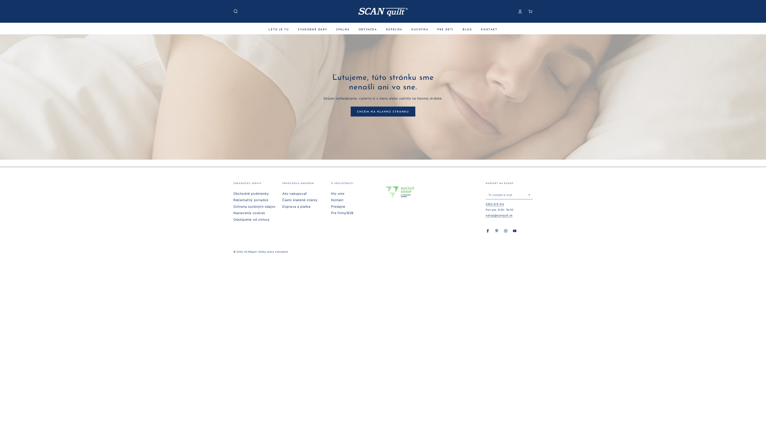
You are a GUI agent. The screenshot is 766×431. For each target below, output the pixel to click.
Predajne (338, 207)
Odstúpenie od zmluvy (251, 219)
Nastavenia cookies (249, 213)
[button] (235, 11)
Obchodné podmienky (251, 194)
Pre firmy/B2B (342, 213)
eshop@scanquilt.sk (499, 215)
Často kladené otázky (300, 200)
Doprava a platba (296, 207)
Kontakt (337, 200)
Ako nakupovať (294, 194)
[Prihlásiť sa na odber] (530, 194)
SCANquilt (250, 251)
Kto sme (337, 194)
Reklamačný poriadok (250, 200)
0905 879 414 (495, 204)
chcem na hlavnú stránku (383, 112)
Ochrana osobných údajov (254, 207)
